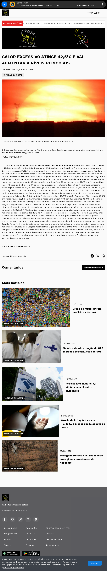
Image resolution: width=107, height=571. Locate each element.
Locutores (31, 539)
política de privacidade (13, 567)
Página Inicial (10, 528)
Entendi (94, 563)
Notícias (30, 545)
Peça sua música (54, 539)
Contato (50, 534)
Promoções (31, 528)
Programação (10, 534)
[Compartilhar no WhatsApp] (103, 256)
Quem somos (52, 545)
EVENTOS (30, 534)
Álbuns (7, 539)
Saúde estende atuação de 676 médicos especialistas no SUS (57, 23)
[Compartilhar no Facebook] (92, 256)
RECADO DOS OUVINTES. (58, 528)
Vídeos (7, 545)
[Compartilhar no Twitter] (97, 256)
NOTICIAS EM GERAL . (13, 75)
